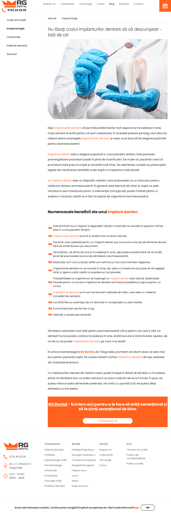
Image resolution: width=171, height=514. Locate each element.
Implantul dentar (59, 154)
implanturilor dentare (95, 138)
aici (136, 507)
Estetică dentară (17, 45)
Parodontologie (53, 465)
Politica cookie (135, 463)
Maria (75, 480)
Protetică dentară (54, 486)
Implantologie (69, 18)
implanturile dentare (67, 128)
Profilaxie (49, 455)
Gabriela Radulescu (83, 449)
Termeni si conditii (137, 449)
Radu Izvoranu (80, 486)
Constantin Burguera (84, 460)
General (12, 54)
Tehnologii (105, 460)
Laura (75, 475)
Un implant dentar (60, 180)
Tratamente (106, 455)
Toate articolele (16, 20)
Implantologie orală (55, 460)
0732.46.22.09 (17, 10)
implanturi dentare (129, 357)
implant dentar (122, 211)
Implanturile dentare (66, 236)
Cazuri (102, 465)
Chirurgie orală (52, 480)
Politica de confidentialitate (136, 456)
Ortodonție (13, 37)
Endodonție (50, 475)
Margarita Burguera (83, 465)
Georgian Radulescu (83, 455)
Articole (52, 18)
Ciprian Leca (79, 470)
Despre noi (105, 449)
